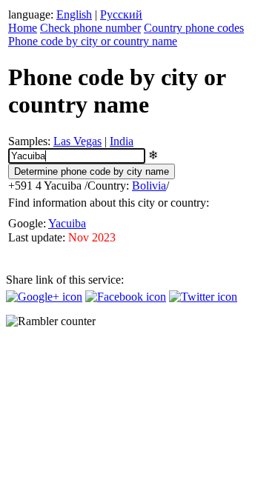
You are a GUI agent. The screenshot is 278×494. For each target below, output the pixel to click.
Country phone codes (194, 27)
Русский (121, 14)
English (74, 14)
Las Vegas (77, 141)
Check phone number (90, 27)
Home (22, 27)
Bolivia (149, 185)
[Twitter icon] (203, 296)
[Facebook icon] (125, 296)
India (121, 141)
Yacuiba (67, 223)
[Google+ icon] (44, 296)
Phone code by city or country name (92, 41)
